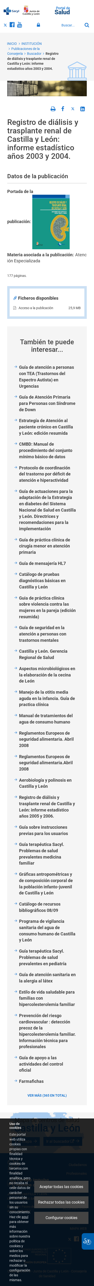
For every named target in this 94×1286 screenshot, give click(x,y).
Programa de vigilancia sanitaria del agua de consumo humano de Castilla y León (47, 930)
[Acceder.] (39, 25)
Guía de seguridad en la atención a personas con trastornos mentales (42, 634)
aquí (25, 1217)
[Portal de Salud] (62, 10)
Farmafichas (31, 1081)
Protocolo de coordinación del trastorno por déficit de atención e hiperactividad (45, 474)
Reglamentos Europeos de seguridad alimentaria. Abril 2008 (46, 739)
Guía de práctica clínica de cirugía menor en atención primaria (44, 546)
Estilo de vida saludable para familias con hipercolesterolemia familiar (47, 998)
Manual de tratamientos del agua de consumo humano (46, 718)
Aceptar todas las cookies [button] (61, 1186)
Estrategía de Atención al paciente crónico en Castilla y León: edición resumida (46, 426)
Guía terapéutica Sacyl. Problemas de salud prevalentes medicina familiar (41, 854)
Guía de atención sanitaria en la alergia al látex (47, 977)
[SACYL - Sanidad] (11, 10)
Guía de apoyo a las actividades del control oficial (41, 1064)
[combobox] (70, 25)
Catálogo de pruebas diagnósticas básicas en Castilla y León (42, 580)
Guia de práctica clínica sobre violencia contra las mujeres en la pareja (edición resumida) (47, 607)
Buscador (34, 54)
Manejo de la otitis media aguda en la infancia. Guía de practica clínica (47, 698)
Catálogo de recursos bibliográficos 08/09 (39, 907)
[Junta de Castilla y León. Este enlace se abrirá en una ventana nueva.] (31, 10)
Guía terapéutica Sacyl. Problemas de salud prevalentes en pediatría (43, 957)
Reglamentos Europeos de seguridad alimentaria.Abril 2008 (46, 763)
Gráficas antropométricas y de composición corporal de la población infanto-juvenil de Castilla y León (46, 883)
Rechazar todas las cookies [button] (61, 1202)
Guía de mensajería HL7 (42, 563)
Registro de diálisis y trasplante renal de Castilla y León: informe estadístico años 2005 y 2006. (47, 807)
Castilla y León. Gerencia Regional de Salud (43, 654)
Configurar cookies (61, 1217)
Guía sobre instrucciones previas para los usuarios (43, 830)
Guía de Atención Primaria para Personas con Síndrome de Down (47, 403)
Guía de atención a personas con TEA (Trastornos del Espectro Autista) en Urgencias (46, 376)
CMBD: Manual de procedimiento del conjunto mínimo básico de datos (45, 450)
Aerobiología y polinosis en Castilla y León (45, 783)
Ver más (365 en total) (47, 1095)
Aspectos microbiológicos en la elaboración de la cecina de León (47, 674)
